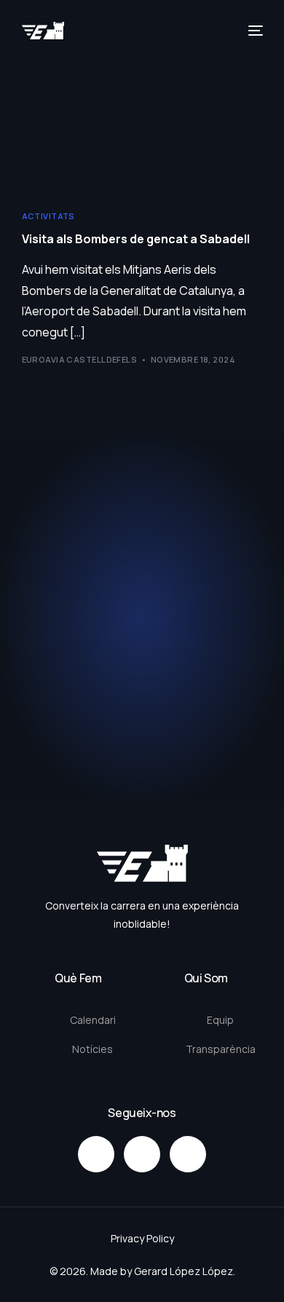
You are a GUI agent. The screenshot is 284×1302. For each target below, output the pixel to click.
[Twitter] (142, 1154)
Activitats (48, 216)
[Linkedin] (188, 1154)
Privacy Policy (142, 1238)
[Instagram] (96, 1154)
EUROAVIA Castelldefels (80, 359)
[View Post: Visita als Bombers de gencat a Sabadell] (142, 120)
